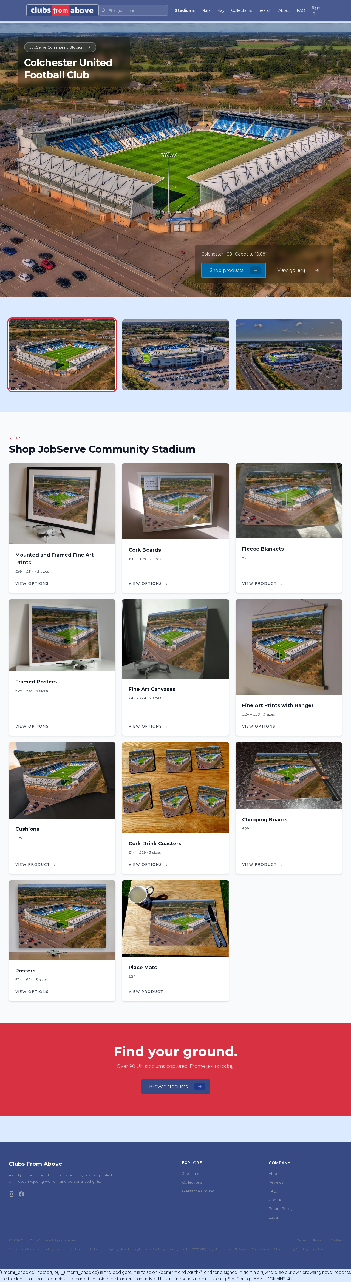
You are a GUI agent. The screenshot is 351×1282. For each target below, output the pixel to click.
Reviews (276, 1182)
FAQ (273, 1191)
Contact (276, 1199)
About (274, 1173)
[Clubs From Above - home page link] (62, 10)
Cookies (336, 1240)
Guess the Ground (198, 1191)
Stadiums (190, 1173)
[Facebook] (21, 1194)
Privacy (318, 1240)
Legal (274, 1217)
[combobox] (133, 10)
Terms (302, 1240)
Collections (192, 1182)
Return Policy (281, 1208)
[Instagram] (11, 1194)
